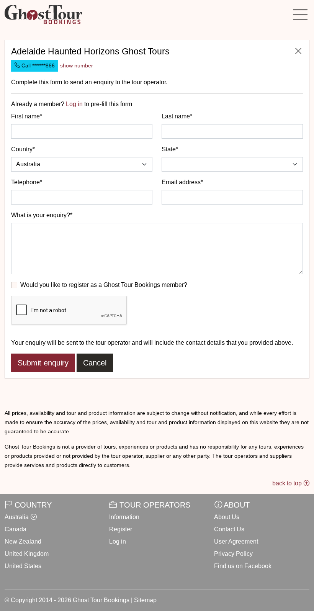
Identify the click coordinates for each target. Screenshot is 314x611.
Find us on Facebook (242, 566)
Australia (17, 517)
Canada (15, 529)
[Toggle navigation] (300, 14)
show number (76, 65)
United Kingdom (27, 553)
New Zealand (23, 541)
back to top (287, 483)
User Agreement (236, 541)
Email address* (182, 182)
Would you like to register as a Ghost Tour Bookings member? (103, 285)
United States (23, 566)
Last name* (177, 116)
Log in (74, 104)
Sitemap (145, 600)
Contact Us (229, 529)
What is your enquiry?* (41, 215)
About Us (226, 517)
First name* (26, 116)
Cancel (94, 363)
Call (37, 65)
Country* (23, 149)
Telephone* (26, 182)
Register (120, 529)
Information (124, 517)
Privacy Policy (233, 553)
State (169, 149)
